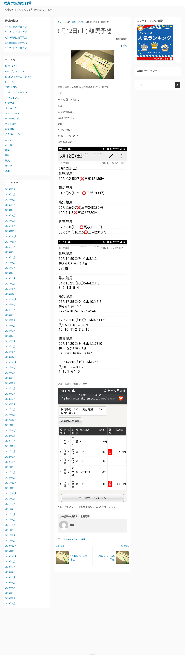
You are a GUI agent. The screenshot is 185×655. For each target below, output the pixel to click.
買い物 (8, 166)
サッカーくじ (12, 108)
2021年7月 (10, 509)
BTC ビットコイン (14, 71)
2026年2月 (10, 220)
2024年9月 (10, 310)
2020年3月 (10, 593)
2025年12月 (11, 231)
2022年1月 (10, 477)
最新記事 (85, 516)
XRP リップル (12, 97)
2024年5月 (10, 331)
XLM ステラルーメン (16, 92)
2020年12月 (11, 546)
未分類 (8, 145)
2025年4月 (10, 273)
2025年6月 (10, 262)
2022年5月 (10, 457)
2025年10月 (11, 242)
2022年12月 (11, 420)
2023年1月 (10, 414)
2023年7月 (10, 383)
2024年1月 (10, 352)
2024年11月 (11, 299)
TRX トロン (11, 87)
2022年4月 (10, 462)
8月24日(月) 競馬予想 (16, 37)
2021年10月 (11, 493)
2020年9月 (10, 561)
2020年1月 (10, 603)
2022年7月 (10, 446)
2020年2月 (10, 598)
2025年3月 (10, 278)
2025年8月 (10, 252)
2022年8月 (10, 441)
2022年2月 (10, 472)
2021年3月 (10, 530)
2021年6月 (10, 514)
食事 (7, 171)
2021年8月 (10, 504)
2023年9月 (10, 373)
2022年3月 (10, 467)
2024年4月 (10, 336)
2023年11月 (11, 362)
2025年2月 (10, 283)
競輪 (7, 155)
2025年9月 (10, 247)
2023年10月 (11, 367)
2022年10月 (11, 430)
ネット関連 (11, 124)
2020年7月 (10, 572)
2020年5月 (10, 582)
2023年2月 (10, 409)
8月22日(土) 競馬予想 (16, 48)
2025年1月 (10, 289)
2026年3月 (10, 215)
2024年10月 (11, 304)
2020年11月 (11, 551)
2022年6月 (10, 451)
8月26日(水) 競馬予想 (16, 27)
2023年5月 (10, 394)
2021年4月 (10, 525)
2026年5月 (10, 205)
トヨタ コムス (12, 113)
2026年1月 (10, 226)
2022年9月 (10, 436)
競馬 (83, 539)
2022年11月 (11, 425)
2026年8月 (10, 189)
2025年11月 (11, 236)
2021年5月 (10, 519)
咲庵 (125, 45)
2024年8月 (10, 315)
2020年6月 (10, 577)
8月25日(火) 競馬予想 (16, 32)
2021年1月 (10, 540)
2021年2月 (10, 535)
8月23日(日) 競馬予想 (16, 43)
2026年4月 (10, 210)
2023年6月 (10, 388)
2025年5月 (10, 268)
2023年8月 (10, 378)
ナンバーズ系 (12, 118)
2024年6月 (10, 325)
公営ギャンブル (70, 539)
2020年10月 (11, 556)
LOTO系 (9, 82)
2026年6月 (10, 199)
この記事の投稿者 (68, 516)
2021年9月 (10, 498)
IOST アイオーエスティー (18, 77)
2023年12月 (11, 357)
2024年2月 (10, 346)
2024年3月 (10, 341)
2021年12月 (11, 483)
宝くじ (8, 139)
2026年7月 (10, 194)
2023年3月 (10, 404)
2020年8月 (10, 567)
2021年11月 (11, 488)
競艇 (7, 150)
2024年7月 (10, 320)
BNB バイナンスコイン (17, 66)
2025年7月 (10, 257)
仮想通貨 (9, 129)
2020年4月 (10, 588)
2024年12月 (11, 294)
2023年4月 (10, 399)
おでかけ (9, 103)
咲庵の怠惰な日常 (18, 3)
